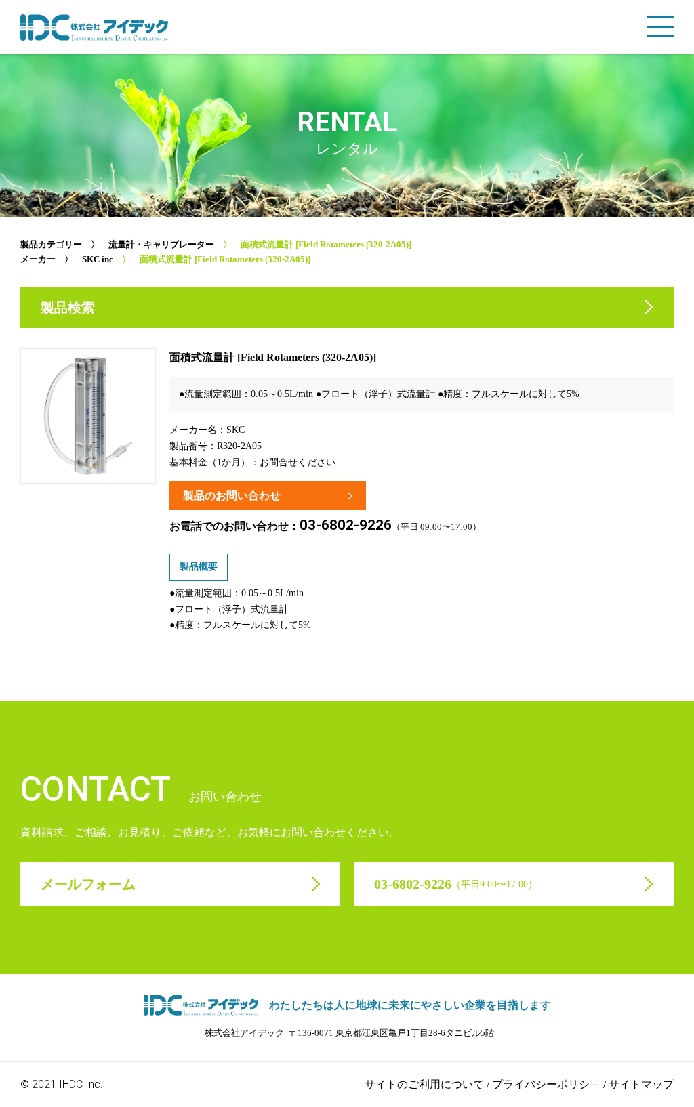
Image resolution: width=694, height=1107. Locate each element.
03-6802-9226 (346, 525)
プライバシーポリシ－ (546, 1084)
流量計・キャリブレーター (161, 244)
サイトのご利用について (424, 1084)
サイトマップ (641, 1084)
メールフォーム (88, 884)
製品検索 (68, 307)
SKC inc (97, 259)
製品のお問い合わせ (232, 495)
